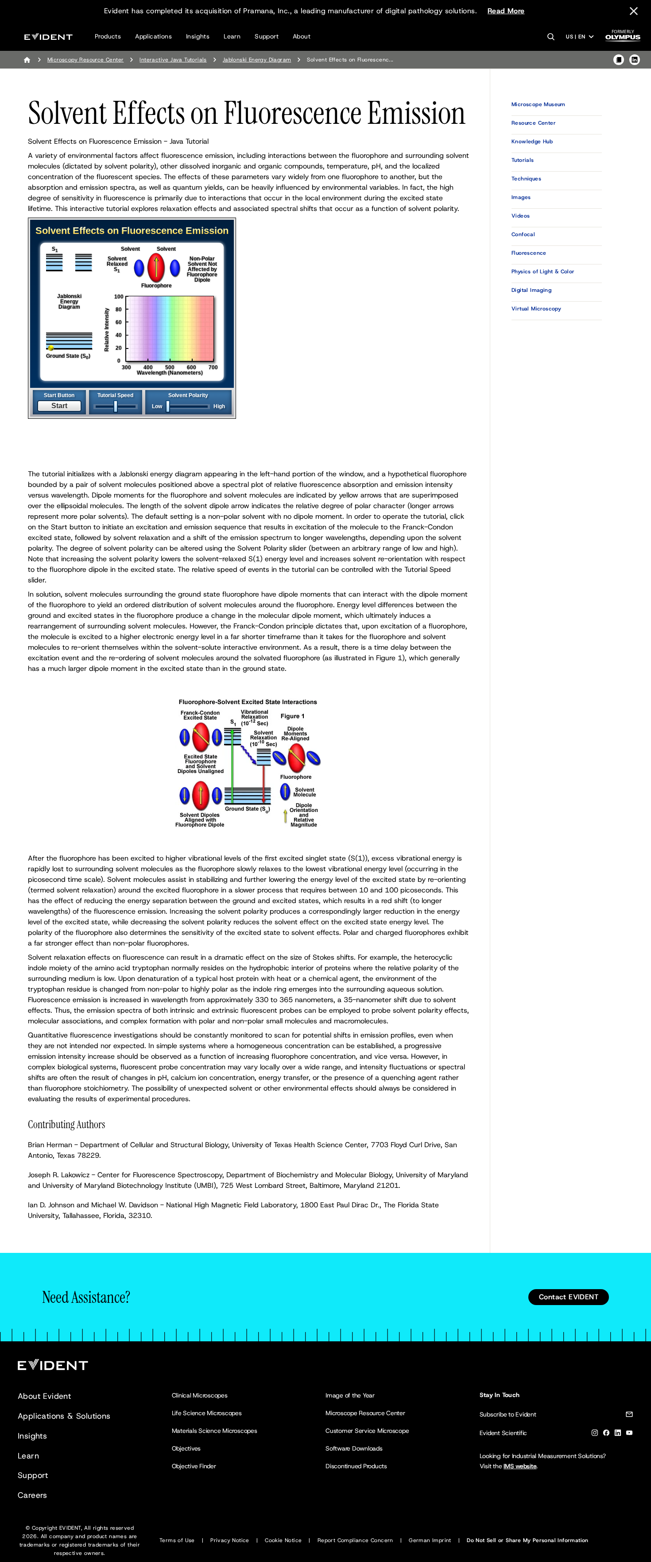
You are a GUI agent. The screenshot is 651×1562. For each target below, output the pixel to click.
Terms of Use (177, 1540)
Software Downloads (354, 1448)
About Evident (44, 1396)
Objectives (186, 1448)
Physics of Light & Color (543, 271)
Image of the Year (350, 1395)
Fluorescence (529, 253)
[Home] (27, 59)
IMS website (520, 1466)
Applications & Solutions (64, 1416)
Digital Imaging (531, 290)
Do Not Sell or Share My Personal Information (528, 1540)
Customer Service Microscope (367, 1431)
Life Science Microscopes (207, 1413)
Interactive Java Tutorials (173, 59)
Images (521, 197)
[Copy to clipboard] (618, 59)
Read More (506, 10)
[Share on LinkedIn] (634, 59)
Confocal (523, 234)
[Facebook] (606, 1434)
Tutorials (523, 160)
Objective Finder (194, 1466)
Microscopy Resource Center (85, 59)
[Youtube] (629, 1434)
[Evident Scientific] (48, 36)
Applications (153, 36)
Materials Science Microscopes (214, 1431)
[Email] (629, 1415)
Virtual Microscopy (536, 308)
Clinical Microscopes (200, 1395)
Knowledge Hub (532, 141)
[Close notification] (633, 11)
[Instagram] (595, 1434)
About (301, 36)
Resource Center (534, 122)
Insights (197, 36)
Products (108, 36)
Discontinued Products (356, 1466)
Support (267, 36)
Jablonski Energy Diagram (257, 59)
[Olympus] (623, 38)
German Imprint (430, 1540)
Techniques (526, 178)
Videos (521, 215)
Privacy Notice (229, 1540)
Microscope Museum (539, 104)
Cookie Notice (283, 1540)
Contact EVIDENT (568, 1297)
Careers (32, 1495)
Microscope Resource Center (365, 1413)
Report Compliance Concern (355, 1540)
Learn (232, 36)
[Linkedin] (618, 1434)
